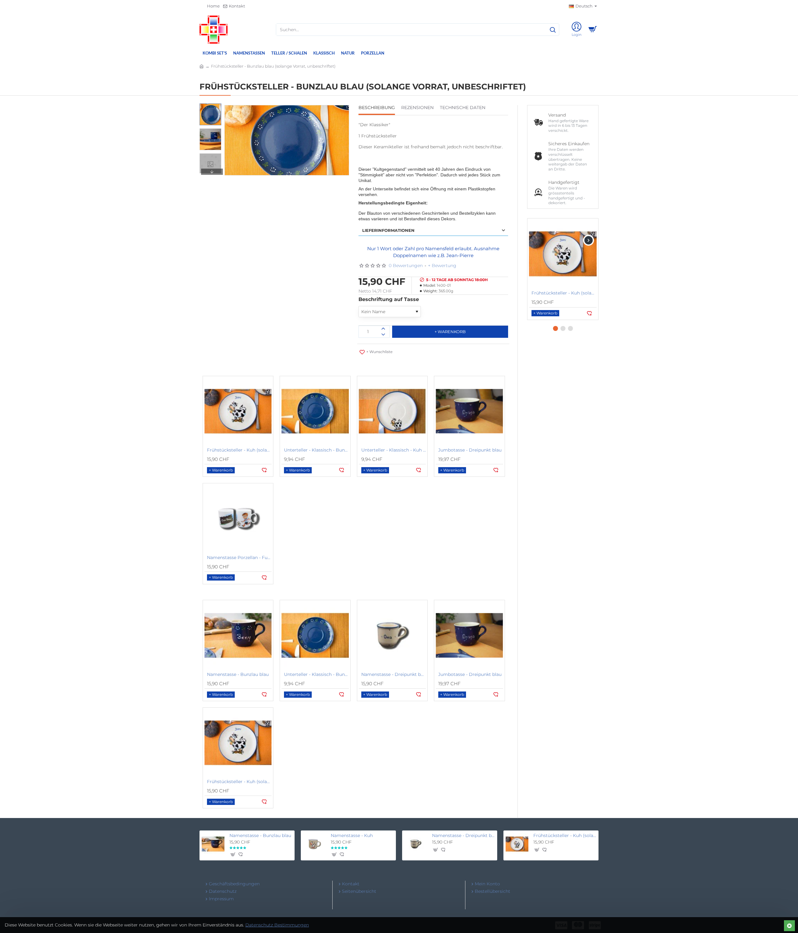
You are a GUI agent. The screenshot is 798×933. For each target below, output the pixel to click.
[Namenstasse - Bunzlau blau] (238, 635)
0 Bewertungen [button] (406, 265)
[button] (212, 108)
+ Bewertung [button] (442, 265)
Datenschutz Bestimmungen (277, 925)
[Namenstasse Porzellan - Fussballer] (238, 518)
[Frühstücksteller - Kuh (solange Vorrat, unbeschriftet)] (238, 411)
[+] (383, 329)
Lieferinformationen (388, 230)
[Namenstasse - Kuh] (314, 844)
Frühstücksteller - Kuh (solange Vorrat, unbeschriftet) (239, 450)
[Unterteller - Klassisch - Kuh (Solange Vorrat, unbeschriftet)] (392, 411)
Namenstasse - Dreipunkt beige (393, 674)
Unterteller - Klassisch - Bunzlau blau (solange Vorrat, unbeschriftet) (316, 450)
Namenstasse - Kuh (352, 835)
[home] (202, 66)
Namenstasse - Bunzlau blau (238, 674)
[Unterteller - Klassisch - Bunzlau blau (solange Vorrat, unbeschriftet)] (315, 411)
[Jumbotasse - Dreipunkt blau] (469, 411)
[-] (383, 334)
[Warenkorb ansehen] (592, 29)
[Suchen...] (552, 30)
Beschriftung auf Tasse (388, 299)
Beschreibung (376, 107)
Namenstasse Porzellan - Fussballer (239, 557)
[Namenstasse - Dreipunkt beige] (392, 635)
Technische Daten (462, 107)
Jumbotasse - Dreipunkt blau (470, 450)
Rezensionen (417, 107)
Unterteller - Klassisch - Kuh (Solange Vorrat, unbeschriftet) (393, 450)
